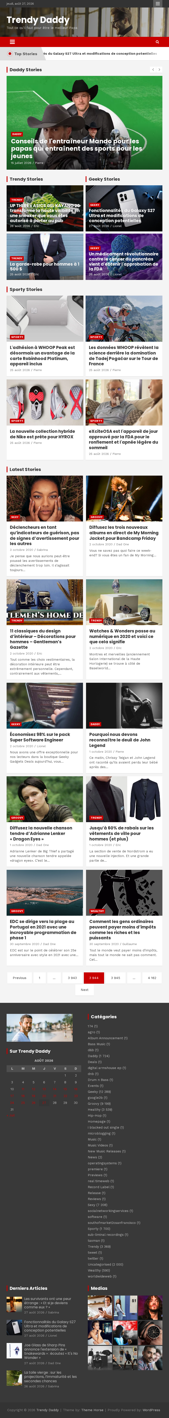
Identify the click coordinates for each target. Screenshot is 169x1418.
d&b (91, 1050)
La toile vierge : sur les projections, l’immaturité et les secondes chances (50, 1376)
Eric (36, 226)
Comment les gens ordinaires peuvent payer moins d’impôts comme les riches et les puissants (122, 930)
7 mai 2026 (19, 163)
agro (91, 1032)
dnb (91, 1074)
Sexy (14, 517)
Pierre (35, 163)
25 (23, 1103)
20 (44, 1096)
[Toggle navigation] (12, 42)
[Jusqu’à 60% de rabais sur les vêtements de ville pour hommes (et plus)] (124, 799)
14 (55, 1089)
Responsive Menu (157, 4)
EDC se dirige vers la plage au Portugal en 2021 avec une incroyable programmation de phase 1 (43, 930)
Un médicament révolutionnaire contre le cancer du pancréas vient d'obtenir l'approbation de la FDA (123, 261)
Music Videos (98, 1145)
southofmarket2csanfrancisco (112, 1223)
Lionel (117, 226)
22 (65, 1096)
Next (84, 990)
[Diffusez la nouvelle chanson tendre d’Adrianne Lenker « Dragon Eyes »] (44, 799)
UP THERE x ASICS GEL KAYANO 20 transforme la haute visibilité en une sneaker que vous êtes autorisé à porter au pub (45, 213)
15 (65, 1089)
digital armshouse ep (104, 1068)
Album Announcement (105, 1038)
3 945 (115, 978)
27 (44, 1103)
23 (76, 1096)
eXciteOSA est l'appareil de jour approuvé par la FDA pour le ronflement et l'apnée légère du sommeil (123, 439)
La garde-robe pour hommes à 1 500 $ (44, 266)
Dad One (122, 544)
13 (44, 1089)
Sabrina (42, 549)
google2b (95, 1098)
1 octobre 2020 (100, 751)
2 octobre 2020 (101, 544)
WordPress (151, 1410)
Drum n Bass (98, 1080)
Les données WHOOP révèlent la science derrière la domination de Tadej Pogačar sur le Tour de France (124, 356)
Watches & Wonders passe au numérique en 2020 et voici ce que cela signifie (122, 636)
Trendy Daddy (38, 20)
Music (92, 1139)
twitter (93, 1258)
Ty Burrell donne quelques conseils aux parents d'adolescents (74, 152)
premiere (95, 1169)
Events (93, 1086)
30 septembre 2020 (24, 944)
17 (12, 1096)
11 (23, 1089)
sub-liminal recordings (106, 1235)
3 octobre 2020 (21, 549)
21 (54, 1096)
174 (90, 1026)
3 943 (72, 978)
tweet (92, 1253)
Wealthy (97, 911)
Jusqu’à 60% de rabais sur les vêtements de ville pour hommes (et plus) (121, 833)
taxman (94, 1241)
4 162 (152, 978)
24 (12, 1103)
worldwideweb (100, 1276)
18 (23, 1096)
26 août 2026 (20, 226)
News (92, 1157)
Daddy (17, 141)
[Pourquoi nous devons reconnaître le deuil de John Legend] (124, 706)
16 (75, 1089)
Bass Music (96, 1044)
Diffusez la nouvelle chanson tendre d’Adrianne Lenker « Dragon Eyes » (41, 833)
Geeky (94, 204)
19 (33, 1096)
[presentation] (153, 70)
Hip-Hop (95, 1116)
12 (33, 1089)
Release (94, 1193)
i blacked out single (103, 1127)
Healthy (94, 1110)
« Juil (11, 1115)
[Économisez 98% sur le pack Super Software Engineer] (44, 706)
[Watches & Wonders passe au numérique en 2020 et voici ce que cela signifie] (124, 602)
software (95, 1217)
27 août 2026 (99, 226)
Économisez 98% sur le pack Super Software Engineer (40, 737)
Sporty (17, 337)
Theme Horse (92, 1410)
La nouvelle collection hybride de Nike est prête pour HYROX (42, 434)
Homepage (97, 1122)
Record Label (98, 1187)
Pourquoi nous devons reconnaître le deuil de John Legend (119, 740)
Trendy (16, 199)
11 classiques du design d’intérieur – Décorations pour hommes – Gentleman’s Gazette (43, 639)
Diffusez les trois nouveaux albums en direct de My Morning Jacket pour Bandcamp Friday (124, 532)
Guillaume (129, 944)
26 (33, 1103)
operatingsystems (102, 1163)
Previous (19, 978)
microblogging (99, 1133)
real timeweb (98, 1181)
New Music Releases (104, 1151)
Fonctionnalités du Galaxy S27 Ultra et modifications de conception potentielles (122, 216)
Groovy (97, 517)
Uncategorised (99, 1264)
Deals (92, 1062)
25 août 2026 (20, 274)
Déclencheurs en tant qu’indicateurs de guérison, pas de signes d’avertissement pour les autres (44, 535)
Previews (95, 1175)
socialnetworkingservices (108, 1211)
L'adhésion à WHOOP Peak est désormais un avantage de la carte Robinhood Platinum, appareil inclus (42, 356)
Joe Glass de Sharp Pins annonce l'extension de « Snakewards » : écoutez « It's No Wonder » (51, 1351)
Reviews (94, 1199)
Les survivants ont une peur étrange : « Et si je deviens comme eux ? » (47, 1303)
